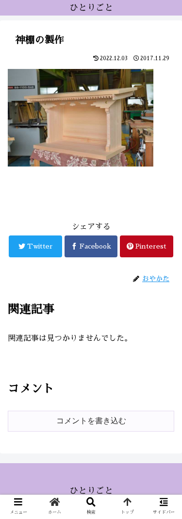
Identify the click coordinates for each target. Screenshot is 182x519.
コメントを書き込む (91, 421)
